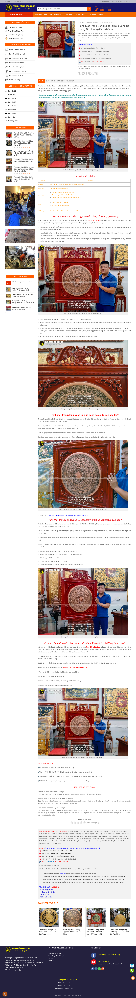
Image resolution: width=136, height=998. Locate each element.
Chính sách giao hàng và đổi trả (22, 282)
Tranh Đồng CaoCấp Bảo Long (109, 955)
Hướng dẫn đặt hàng (116, 1)
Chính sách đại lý (104, 1)
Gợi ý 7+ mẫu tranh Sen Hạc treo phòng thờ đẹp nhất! (23, 295)
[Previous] (38, 922)
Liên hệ (100, 14)
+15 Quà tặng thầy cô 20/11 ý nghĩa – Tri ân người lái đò (21, 289)
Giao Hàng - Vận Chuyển (56, 956)
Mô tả (41, 81)
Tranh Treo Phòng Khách (120, 66)
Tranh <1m (87, 66)
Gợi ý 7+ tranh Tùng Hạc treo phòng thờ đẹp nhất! (21, 308)
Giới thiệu (48, 14)
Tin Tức (77, 14)
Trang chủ (38, 14)
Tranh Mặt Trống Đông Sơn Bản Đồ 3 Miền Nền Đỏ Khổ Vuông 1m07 (95, 932)
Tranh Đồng (70, 995)
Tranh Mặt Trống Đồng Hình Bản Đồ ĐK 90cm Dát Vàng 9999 (47, 932)
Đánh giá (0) (50, 81)
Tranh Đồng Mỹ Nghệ (92, 22)
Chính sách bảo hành (55, 953)
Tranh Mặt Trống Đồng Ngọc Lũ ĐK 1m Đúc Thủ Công (72, 932)
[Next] (130, 922)
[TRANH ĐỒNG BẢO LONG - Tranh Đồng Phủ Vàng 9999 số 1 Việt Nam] (20, 7)
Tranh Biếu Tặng (95, 66)
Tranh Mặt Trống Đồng (106, 22)
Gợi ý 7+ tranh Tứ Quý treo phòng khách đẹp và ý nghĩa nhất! (23, 302)
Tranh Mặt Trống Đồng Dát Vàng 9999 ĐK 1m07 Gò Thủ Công (119, 932)
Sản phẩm (57, 14)
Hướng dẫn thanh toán (66, 81)
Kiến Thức (68, 14)
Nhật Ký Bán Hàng (89, 14)
